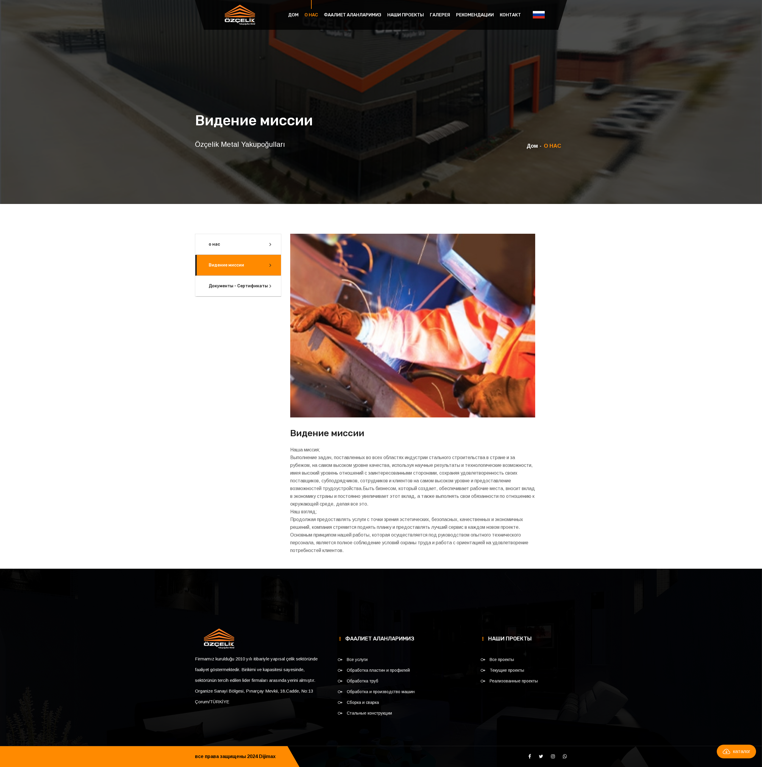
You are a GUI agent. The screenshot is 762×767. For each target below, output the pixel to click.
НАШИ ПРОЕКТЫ (405, 15)
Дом (293, 15)
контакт (510, 15)
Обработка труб (362, 681)
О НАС (311, 15)
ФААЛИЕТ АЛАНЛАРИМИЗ (352, 15)
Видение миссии (226, 265)
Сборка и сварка (363, 702)
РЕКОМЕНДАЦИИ (475, 15)
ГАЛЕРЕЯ (440, 15)
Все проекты (502, 659)
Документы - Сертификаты (238, 286)
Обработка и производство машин (381, 691)
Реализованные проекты (514, 681)
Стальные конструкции (369, 713)
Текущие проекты (507, 670)
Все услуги (357, 659)
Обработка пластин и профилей (378, 670)
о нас (214, 244)
